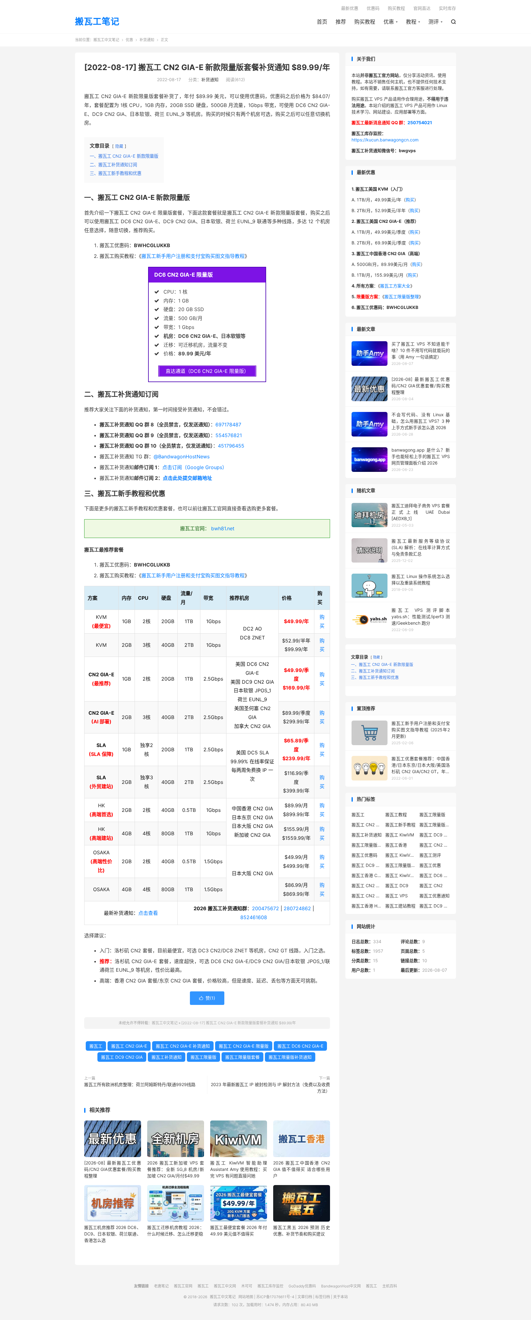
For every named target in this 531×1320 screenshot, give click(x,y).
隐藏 (119, 146)
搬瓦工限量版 (203, 1057)
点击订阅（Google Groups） (194, 467)
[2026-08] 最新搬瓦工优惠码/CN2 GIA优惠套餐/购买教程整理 (112, 1169)
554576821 (228, 435)
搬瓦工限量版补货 (367, 845)
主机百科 (389, 1286)
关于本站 (340, 1296)
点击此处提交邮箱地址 (187, 478)
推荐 (341, 22)
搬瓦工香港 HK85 (367, 905)
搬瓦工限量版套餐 (242, 1057)
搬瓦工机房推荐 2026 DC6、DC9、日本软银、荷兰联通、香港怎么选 (112, 1234)
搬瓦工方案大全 (395, 285)
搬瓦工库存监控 (270, 1286)
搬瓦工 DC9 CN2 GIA (122, 1057)
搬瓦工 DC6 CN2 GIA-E (300, 1046)
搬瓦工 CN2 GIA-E (129, 1046)
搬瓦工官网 (183, 1286)
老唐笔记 (161, 1286)
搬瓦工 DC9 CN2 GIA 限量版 (367, 865)
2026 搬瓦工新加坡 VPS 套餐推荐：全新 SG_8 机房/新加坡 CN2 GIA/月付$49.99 (175, 1169)
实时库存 (447, 8)
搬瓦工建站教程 (400, 905)
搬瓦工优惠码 (364, 855)
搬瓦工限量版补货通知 (290, 1057)
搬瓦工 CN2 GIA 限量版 (367, 895)
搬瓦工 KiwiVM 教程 (400, 855)
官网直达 (422, 8)
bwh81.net (222, 528)
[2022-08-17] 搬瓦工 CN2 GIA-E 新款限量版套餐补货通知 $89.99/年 (207, 67)
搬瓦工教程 (396, 814)
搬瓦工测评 (430, 855)
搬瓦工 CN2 (430, 885)
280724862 (297, 908)
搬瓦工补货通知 (166, 1057)
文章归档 (304, 1296)
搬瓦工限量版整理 (401, 296)
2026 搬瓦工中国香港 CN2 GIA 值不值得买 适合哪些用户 (301, 1169)
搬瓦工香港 (396, 845)
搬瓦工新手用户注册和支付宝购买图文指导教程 (193, 256)
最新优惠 (349, 8)
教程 (411, 22)
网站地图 (245, 1296)
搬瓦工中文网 (225, 1286)
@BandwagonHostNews (182, 456)
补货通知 (147, 40)
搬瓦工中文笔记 (106, 40)
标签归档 (322, 1296)
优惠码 (373, 8)
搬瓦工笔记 (97, 22)
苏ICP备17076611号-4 (275, 1296)
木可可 (246, 1286)
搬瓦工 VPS (396, 895)
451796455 (231, 446)
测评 (433, 22)
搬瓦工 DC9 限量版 (434, 905)
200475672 (265, 908)
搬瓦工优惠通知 (434, 895)
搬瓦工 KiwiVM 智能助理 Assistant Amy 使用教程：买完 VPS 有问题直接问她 (238, 1169)
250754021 (419, 122)
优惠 (389, 22)
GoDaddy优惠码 (302, 1286)
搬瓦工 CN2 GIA (367, 824)
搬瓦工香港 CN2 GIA (367, 875)
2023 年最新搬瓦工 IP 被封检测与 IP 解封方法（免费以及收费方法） (270, 1087)
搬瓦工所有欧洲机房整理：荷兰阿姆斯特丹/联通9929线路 (139, 1084)
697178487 (228, 424)
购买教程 (364, 22)
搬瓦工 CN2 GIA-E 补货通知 (183, 1046)
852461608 (253, 917)
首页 (322, 22)
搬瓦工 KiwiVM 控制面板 (400, 875)
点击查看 (148, 913)
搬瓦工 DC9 (396, 885)
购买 (410, 199)
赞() (207, 998)
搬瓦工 (95, 1046)
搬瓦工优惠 (430, 865)
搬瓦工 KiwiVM (399, 834)
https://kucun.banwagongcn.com (385, 139)
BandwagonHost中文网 (341, 1286)
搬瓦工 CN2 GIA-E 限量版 (244, 1046)
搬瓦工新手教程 (400, 824)
